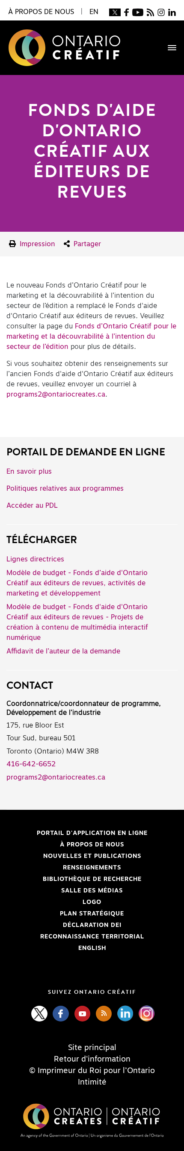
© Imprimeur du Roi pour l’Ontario (92, 1071)
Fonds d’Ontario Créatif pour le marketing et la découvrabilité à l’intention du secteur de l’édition (91, 336)
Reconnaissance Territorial (75, 937)
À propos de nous (92, 845)
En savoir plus (29, 471)
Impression (36, 244)
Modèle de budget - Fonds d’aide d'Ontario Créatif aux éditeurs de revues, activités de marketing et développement (77, 583)
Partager (86, 244)
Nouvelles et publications (92, 856)
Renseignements (92, 868)
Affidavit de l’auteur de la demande (63, 651)
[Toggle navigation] (167, 48)
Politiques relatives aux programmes (65, 488)
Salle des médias (92, 891)
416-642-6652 (31, 764)
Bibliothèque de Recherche (74, 879)
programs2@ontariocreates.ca (55, 394)
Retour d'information (92, 1059)
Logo (92, 902)
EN (93, 12)
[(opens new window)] (115, 12)
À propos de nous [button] (41, 12)
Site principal (92, 1048)
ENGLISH (92, 948)
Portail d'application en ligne (77, 833)
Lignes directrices (35, 559)
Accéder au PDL (32, 505)
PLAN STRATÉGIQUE (92, 914)
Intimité (92, 1082)
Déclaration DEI (64, 925)
